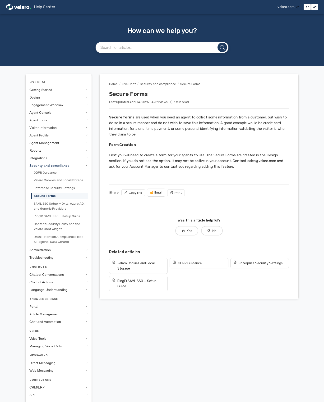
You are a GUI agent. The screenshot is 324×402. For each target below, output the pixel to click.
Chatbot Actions (41, 282)
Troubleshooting (41, 257)
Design (34, 97)
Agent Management (44, 143)
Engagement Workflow (46, 105)
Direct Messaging (42, 363)
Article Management (44, 314)
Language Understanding (48, 289)
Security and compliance (49, 165)
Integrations (38, 158)
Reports (35, 150)
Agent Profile (39, 135)
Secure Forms (45, 195)
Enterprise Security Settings (54, 188)
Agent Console (40, 112)
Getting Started (40, 89)
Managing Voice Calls (45, 346)
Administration (40, 250)
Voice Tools (37, 338)
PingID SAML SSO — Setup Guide (57, 216)
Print (178, 192)
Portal (33, 306)
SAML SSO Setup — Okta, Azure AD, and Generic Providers (59, 206)
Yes (189, 231)
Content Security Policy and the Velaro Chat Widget (57, 226)
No (214, 231)
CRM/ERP (37, 387)
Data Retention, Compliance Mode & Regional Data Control (58, 239)
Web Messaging (41, 370)
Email (158, 192)
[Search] (222, 47)
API (32, 395)
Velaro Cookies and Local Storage (58, 180)
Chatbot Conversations (46, 274)
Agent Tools (38, 120)
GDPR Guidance (45, 172)
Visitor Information (43, 127)
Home (113, 84)
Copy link (135, 192)
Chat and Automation (45, 321)
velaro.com (286, 7)
